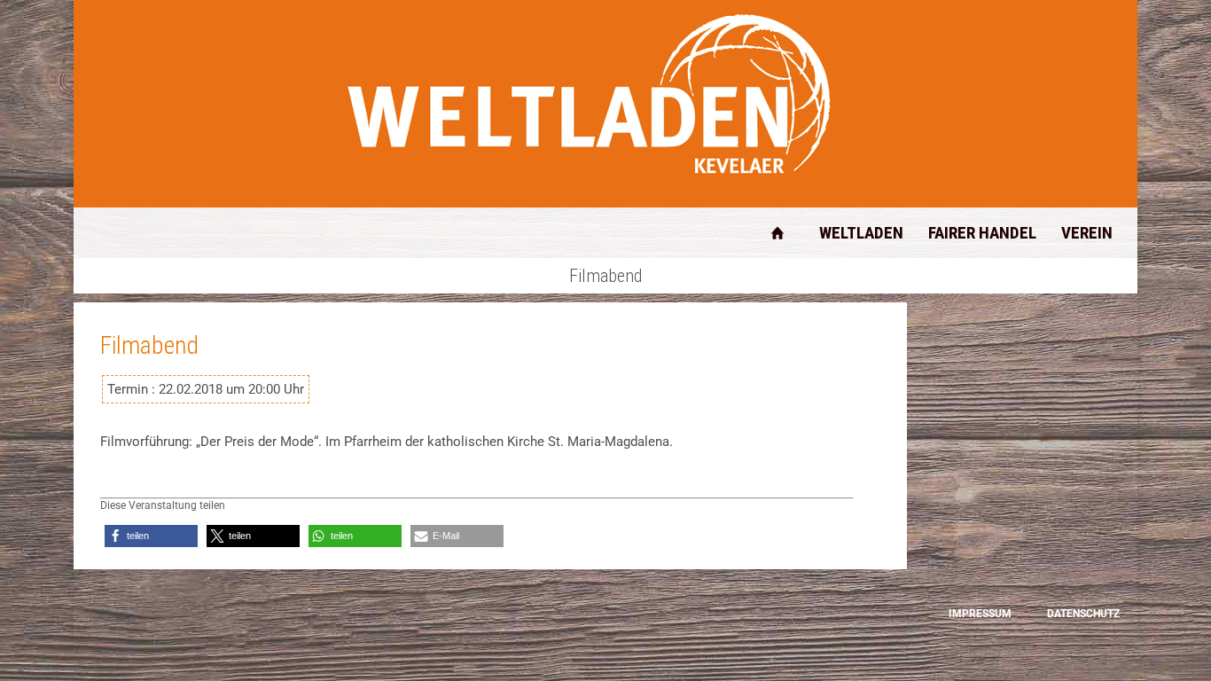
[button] (151, 536)
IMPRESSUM (980, 613)
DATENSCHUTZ (1083, 613)
